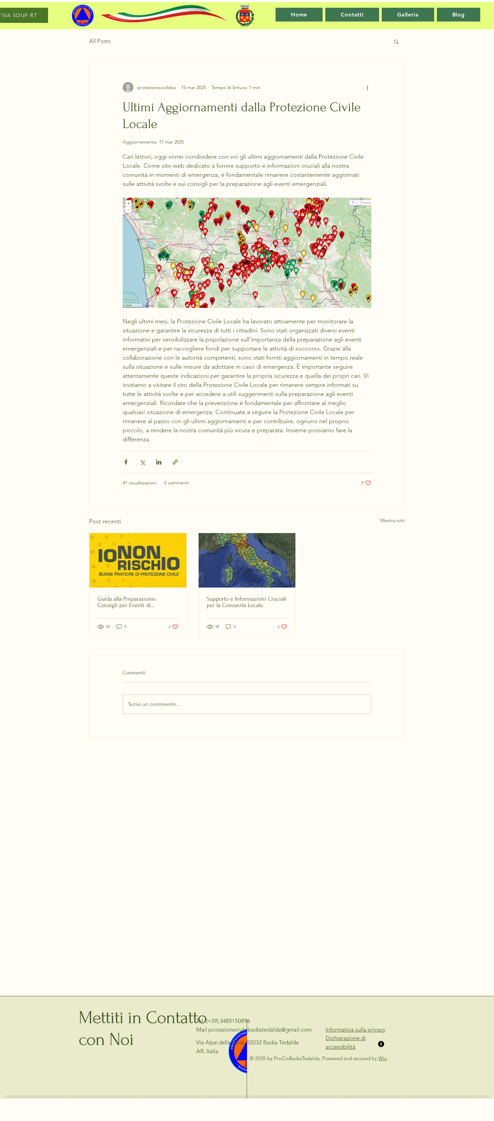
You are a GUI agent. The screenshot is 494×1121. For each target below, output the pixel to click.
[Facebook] (381, 1044)
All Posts (100, 41)
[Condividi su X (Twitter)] (142, 462)
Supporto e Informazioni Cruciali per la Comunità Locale (247, 602)
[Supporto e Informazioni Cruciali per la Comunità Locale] (247, 560)
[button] (396, 41)
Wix (382, 1058)
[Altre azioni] (367, 87)
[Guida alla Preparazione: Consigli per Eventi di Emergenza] (138, 560)
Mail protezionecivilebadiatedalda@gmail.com (254, 1029)
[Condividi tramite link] (175, 462)
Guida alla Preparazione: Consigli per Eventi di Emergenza (127, 602)
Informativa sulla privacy (355, 1029)
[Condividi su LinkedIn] (159, 462)
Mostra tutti (392, 520)
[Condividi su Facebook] (126, 462)
